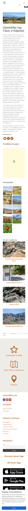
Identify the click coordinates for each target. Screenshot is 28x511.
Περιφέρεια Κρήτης (7, 424)
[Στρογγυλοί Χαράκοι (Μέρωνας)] (14, 316)
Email (4, 444)
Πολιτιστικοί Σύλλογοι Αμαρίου (10, 429)
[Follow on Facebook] (4, 399)
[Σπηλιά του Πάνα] (14, 295)
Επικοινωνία (6, 431)
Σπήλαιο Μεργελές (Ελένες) (14, 282)
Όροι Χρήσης (6, 433)
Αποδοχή (14, 508)
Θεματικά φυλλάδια (7, 408)
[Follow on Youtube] (10, 399)
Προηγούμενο (13, 333)
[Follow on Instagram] (7, 399)
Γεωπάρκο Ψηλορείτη (8, 426)
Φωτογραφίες (6, 411)
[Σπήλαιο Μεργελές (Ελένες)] (14, 273)
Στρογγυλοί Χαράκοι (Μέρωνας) (14, 326)
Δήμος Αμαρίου (6, 422)
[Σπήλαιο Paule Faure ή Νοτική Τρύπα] (14, 249)
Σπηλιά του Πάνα (14, 304)
